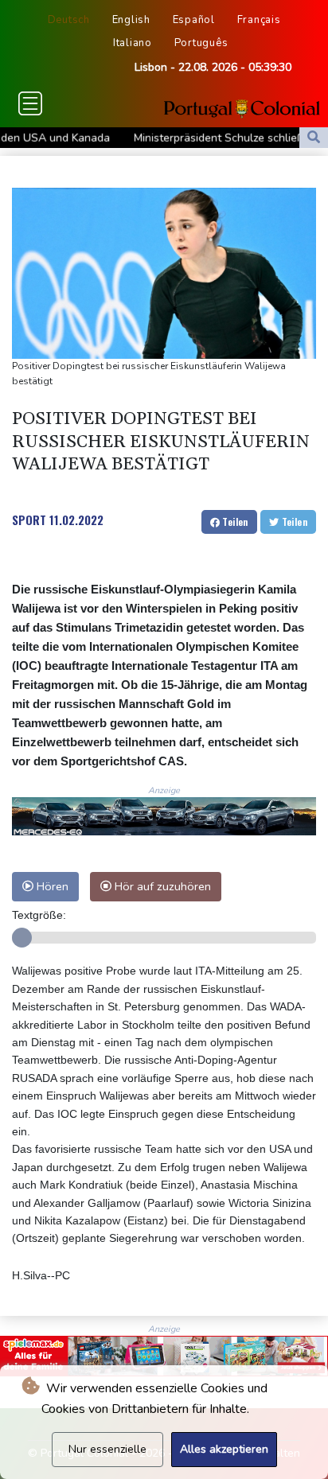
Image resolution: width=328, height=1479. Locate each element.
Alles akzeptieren (224, 1449)
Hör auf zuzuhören (161, 886)
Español (194, 20)
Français (259, 20)
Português (201, 43)
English (131, 20)
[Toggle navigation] (30, 103)
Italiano (132, 43)
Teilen (234, 521)
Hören (50, 886)
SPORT (29, 519)
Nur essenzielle (107, 1449)
